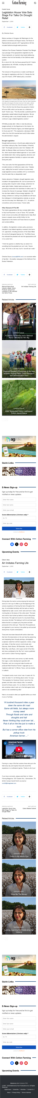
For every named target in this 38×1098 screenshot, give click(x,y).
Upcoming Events (10, 551)
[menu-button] (3, 3)
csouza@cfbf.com (17, 256)
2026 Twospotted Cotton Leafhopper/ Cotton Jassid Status (19, 412)
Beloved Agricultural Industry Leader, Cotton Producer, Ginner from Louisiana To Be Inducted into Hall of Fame (9, 290)
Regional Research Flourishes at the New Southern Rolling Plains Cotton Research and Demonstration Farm (19, 373)
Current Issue (6, 9)
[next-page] (6, 419)
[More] (29, 27)
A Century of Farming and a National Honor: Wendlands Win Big (19, 336)
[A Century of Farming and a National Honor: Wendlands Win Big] (19, 321)
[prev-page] (3, 419)
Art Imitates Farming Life (28, 286)
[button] (35, 3)
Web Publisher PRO (22, 1083)
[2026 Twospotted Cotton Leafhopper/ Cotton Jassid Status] (19, 397)
